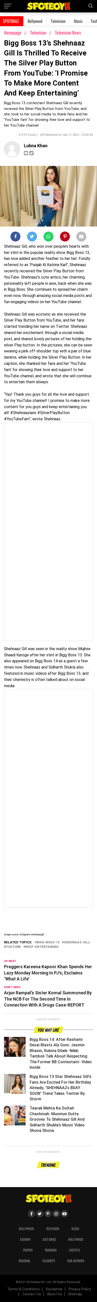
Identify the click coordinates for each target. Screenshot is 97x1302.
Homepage (12, 32)
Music (78, 21)
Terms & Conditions (23, 1289)
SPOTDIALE (11, 21)
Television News (68, 32)
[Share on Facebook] (15, 237)
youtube (13, 947)
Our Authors (75, 1260)
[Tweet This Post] (32, 237)
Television (58, 21)
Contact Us (31, 1294)
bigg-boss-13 (48, 942)
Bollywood (35, 21)
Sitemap (75, 1294)
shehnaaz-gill (77, 942)
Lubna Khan (36, 145)
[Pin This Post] (65, 237)
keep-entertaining (41, 947)
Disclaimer (54, 1289)
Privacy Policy (80, 1289)
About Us (54, 1294)
